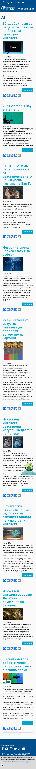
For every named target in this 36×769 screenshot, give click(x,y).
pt (16, 2)
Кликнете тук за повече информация (21, 761)
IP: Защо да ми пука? (15, 754)
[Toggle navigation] (29, 3)
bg (8, 2)
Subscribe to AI (2, 736)
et (23, 2)
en (12, 2)
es (19, 2)
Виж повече (27, 90)
